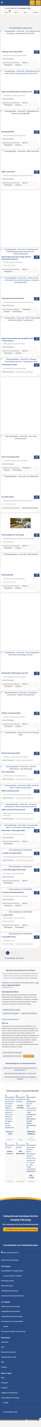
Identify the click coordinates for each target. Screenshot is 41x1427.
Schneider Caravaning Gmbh (11, 853)
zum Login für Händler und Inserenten (13, 1331)
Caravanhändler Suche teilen (14, 958)
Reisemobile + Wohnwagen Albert (13, 830)
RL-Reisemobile (7, 915)
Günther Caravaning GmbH (11, 713)
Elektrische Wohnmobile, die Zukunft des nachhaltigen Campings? (20, 1078)
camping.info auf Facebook (29, 1013)
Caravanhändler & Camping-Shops (12, 1271)
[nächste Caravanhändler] (16, 953)
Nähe (25, 12)
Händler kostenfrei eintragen (10, 1306)
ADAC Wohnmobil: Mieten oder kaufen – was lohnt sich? (20, 1073)
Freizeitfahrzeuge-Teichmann (20, 1107)
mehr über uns (29, 1056)
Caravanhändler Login (10, 1412)
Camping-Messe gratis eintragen (12, 1316)
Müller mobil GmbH (8, 172)
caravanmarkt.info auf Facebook (12, 1056)
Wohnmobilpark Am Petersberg (13, 535)
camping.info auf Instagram (11, 1013)
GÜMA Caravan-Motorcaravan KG (13, 810)
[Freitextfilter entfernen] (32, 3)
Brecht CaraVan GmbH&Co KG (10, 1133)
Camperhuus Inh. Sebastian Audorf (9, 1153)
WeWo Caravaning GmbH (10, 791)
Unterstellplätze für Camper (10, 1398)
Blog (2, 1378)
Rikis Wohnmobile (20, 1152)
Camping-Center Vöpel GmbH (12, 52)
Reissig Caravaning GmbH (11, 753)
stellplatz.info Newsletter (9, 1393)
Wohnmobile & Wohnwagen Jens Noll (15, 673)
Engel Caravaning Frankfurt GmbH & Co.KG (17, 92)
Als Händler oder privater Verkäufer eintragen (21, 1229)
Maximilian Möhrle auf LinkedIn (11, 1010)
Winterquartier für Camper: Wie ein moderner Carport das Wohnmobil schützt (20, 1069)
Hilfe (2, 1362)
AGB (2, 1347)
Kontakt (5, 1326)
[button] (3, 953)
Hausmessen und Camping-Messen (12, 1296)
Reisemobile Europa (9, 937)
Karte (16, 12)
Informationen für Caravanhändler (12, 1321)
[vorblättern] (35, 40)
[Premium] (37, 1092)
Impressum (4, 1342)
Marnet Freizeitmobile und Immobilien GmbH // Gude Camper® (17, 340)
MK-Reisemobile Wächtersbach (13, 892)
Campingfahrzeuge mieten (9, 1291)
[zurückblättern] (5, 40)
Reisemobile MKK (8, 132)
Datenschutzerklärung (8, 1352)
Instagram (4, 1383)
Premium (4, 1367)
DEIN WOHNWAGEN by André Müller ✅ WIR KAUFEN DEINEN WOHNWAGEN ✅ (31, 1133)
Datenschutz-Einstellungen (9, 1260)
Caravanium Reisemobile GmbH (13, 298)
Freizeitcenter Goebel (9, 365)
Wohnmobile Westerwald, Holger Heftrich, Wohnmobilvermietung (16, 258)
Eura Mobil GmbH (8, 497)
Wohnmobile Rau (7, 575)
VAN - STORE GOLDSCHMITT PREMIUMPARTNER (31, 1177)
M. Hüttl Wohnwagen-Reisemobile (14, 870)
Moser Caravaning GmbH (10, 457)
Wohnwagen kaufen (7, 1281)
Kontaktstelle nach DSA (8, 1357)
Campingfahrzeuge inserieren (10, 1311)
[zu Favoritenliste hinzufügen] (3, 32)
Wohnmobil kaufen (7, 1286)
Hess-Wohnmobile (8, 772)
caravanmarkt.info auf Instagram (12, 1052)
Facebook (4, 1388)
